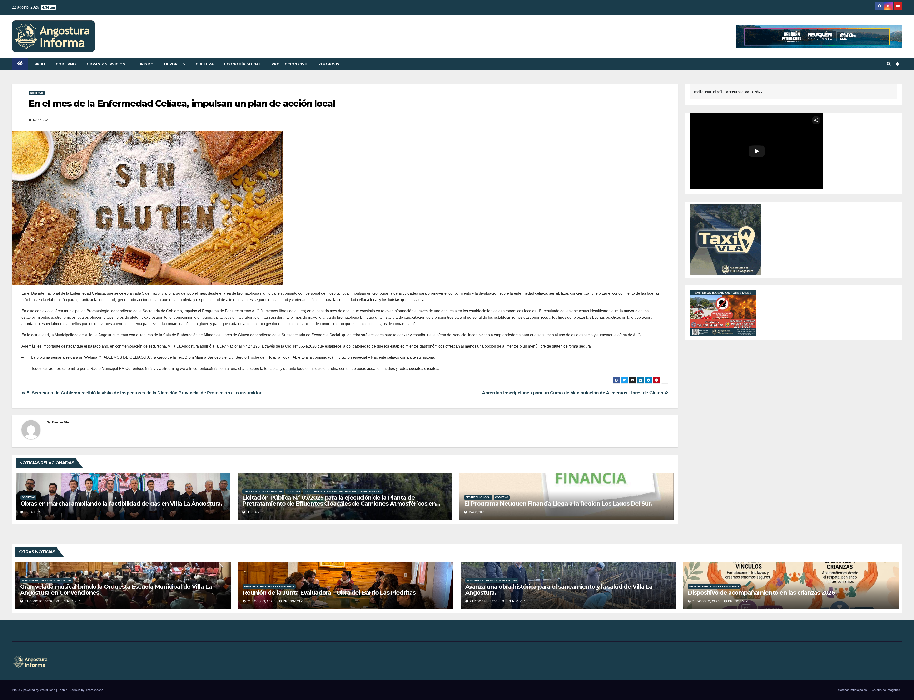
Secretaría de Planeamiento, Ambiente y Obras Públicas (342, 491)
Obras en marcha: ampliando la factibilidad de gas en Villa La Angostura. (121, 503)
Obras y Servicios (106, 64)
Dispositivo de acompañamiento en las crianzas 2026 (761, 592)
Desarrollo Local (478, 497)
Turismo (145, 64)
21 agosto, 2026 (39, 601)
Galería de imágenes (886, 690)
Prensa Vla (60, 422)
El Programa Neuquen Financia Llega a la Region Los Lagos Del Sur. (558, 503)
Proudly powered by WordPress (34, 690)
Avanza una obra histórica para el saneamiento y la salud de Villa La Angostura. (558, 589)
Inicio (39, 64)
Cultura (205, 64)
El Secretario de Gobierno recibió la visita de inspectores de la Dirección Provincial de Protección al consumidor (143, 392)
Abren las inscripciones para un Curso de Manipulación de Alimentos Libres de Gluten (573, 392)
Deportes (174, 64)
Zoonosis (328, 64)
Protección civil (290, 64)
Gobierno (66, 64)
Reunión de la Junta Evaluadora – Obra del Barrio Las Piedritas (329, 592)
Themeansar (93, 690)
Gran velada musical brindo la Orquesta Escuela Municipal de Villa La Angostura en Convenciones (116, 589)
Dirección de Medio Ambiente (263, 491)
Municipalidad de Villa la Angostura (47, 580)
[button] (889, 64)
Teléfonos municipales (851, 690)
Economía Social (242, 64)
